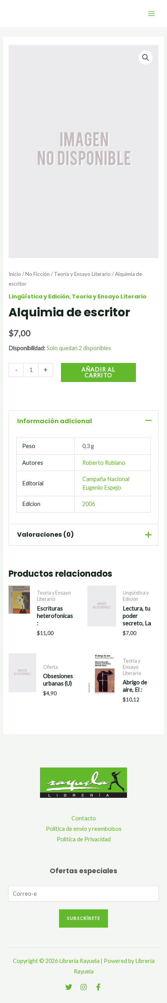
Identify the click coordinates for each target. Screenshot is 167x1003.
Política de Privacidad (84, 839)
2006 (88, 504)
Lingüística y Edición (39, 296)
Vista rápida (19, 628)
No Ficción (37, 274)
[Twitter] (68, 987)
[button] (146, 58)
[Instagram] (83, 987)
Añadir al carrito (98, 372)
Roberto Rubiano (103, 462)
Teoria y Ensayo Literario (82, 274)
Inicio (15, 274)
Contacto (83, 818)
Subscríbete (83, 918)
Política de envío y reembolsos (84, 828)
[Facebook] (98, 987)
